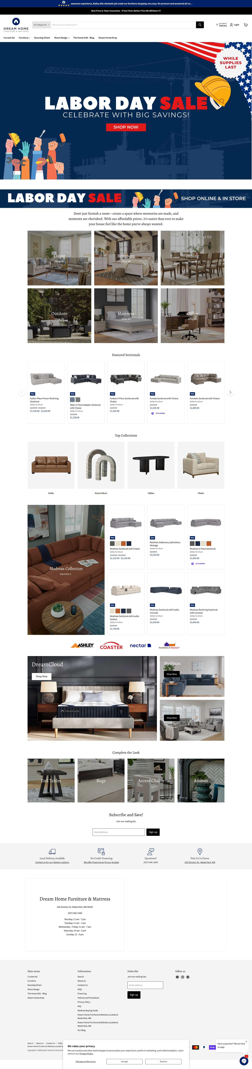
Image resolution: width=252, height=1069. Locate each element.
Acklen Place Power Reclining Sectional (44, 400)
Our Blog (82, 1030)
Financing (82, 993)
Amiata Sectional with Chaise (164, 398)
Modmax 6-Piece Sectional (203, 548)
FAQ (79, 1006)
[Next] (230, 392)
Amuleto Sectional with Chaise (205, 398)
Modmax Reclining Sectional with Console (203, 611)
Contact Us (83, 985)
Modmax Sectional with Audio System (124, 618)
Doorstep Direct (42, 37)
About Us (82, 980)
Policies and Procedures (88, 997)
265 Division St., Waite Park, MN (200, 862)
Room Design (61, 37)
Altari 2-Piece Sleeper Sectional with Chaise (85, 406)
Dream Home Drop (108, 37)
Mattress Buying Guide (88, 1010)
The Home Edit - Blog (83, 37)
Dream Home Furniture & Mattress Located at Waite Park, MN (51, 1046)
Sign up (153, 832)
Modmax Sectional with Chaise (125, 548)
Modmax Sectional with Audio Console (164, 611)
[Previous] (21, 392)
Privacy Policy (84, 1002)
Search (81, 976)
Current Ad (9, 37)
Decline (163, 1061)
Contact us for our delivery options (52, 862)
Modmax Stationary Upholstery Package (165, 544)
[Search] (200, 24)
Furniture (24, 37)
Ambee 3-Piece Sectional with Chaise (124, 400)
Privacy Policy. (86, 1053)
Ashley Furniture (36, 404)
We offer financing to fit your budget (101, 862)
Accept (124, 1061)
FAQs (80, 989)
